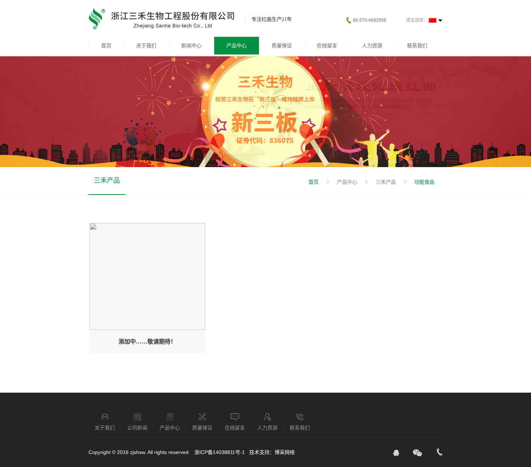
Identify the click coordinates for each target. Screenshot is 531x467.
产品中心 (236, 45)
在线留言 (327, 45)
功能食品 (424, 182)
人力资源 (372, 45)
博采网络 (285, 452)
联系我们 (417, 45)
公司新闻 (137, 427)
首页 (106, 45)
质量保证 (282, 45)
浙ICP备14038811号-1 (220, 452)
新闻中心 (191, 45)
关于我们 (146, 45)
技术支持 (259, 452)
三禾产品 (107, 180)
